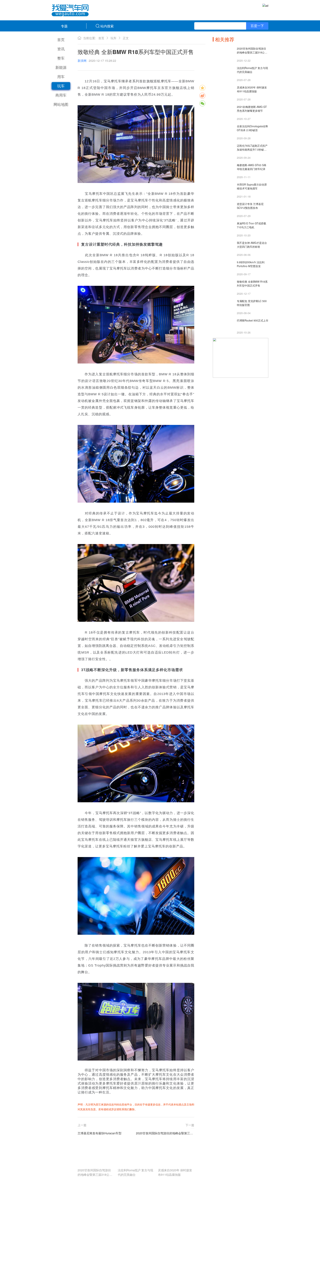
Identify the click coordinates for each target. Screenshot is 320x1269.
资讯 (61, 48)
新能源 (60, 67)
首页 (61, 39)
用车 (61, 76)
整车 (61, 58)
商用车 (60, 95)
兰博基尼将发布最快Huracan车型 (99, 1133)
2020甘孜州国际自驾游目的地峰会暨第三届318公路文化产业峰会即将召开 (165, 1133)
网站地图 (61, 104)
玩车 (61, 85)
